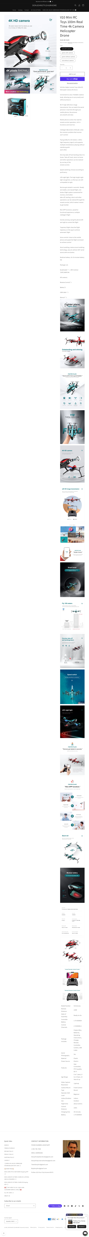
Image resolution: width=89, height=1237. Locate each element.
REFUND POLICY (8, 1151)
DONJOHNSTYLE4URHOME (14, 1227)
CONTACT (6, 1160)
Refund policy (33, 1227)
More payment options (72, 83)
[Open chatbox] (85, 1233)
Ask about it (82, 1226)
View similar (72, 1226)
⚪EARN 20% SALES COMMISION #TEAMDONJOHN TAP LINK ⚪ (13, 1164)
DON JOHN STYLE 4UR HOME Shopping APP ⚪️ (16, 1173)
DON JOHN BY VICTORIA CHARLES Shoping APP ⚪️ (16, 1183)
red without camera (68, 60)
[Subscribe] (34, 1206)
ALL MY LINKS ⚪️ (9, 1192)
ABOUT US (7, 1196)
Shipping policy (59, 1227)
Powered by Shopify (24, 1227)
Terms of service (50, 1227)
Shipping (70, 42)
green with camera (67, 53)
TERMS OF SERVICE (9, 1148)
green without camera (68, 56)
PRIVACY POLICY (8, 1154)
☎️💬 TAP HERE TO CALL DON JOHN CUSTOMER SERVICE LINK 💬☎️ (14, 1188)
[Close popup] (86, 1216)
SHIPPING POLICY (9, 1157)
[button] (75, 5)
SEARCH (6, 1145)
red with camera (67, 49)
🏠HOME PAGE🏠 (9, 1169)
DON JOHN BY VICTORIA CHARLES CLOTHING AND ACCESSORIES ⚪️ (16, 1178)
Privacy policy (41, 1227)
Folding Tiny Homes (79, 1221)
